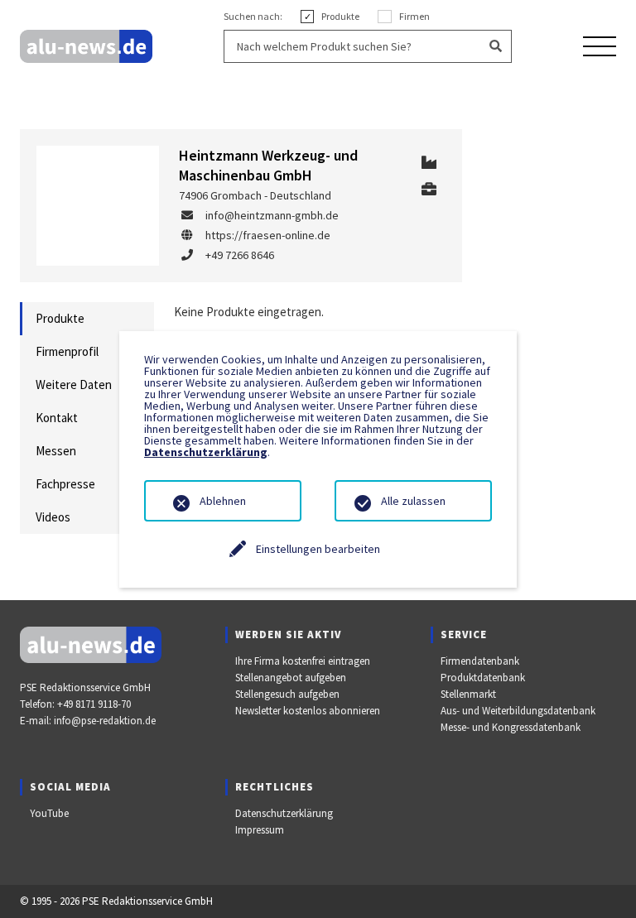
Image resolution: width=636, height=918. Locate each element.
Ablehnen (223, 500)
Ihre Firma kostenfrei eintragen (302, 661)
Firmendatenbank (480, 661)
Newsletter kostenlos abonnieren (307, 711)
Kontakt (57, 417)
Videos (53, 517)
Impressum (259, 830)
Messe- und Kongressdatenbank (511, 727)
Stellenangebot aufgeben (290, 677)
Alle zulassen (413, 500)
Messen (56, 451)
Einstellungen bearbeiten (318, 548)
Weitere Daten (74, 384)
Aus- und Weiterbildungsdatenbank (518, 711)
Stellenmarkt (468, 694)
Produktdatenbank (483, 677)
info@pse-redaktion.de (105, 721)
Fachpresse (65, 484)
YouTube (49, 813)
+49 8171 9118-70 (94, 704)
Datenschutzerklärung (284, 813)
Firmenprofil (67, 351)
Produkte (60, 318)
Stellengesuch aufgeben (287, 694)
